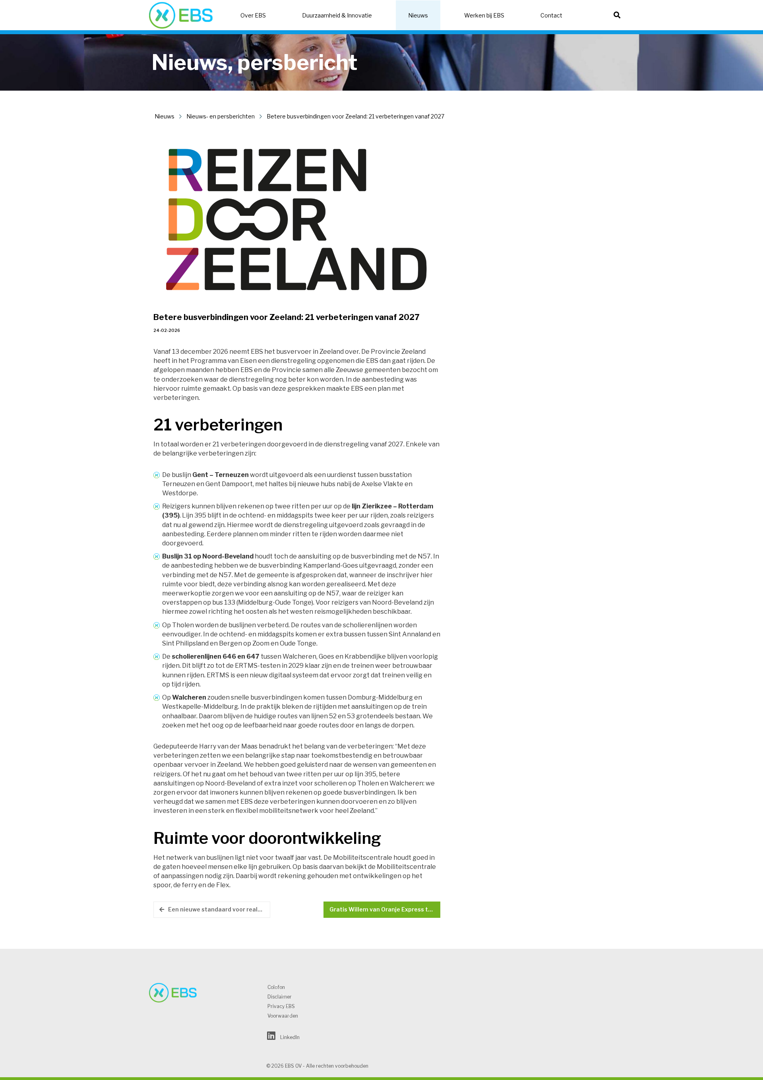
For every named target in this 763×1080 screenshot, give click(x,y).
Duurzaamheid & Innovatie (337, 15)
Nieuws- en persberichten (220, 116)
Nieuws (418, 15)
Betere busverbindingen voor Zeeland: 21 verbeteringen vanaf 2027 (355, 116)
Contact (551, 15)
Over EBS (253, 15)
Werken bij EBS (484, 15)
